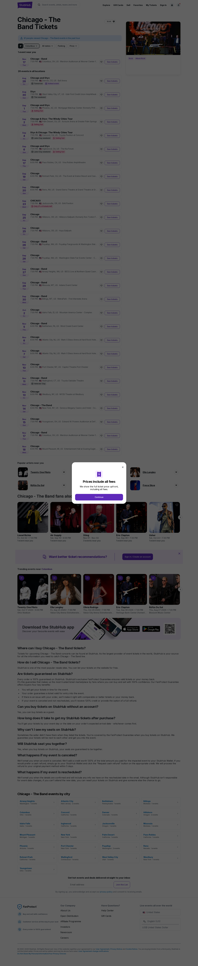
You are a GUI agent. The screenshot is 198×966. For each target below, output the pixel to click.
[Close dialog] (122, 467)
